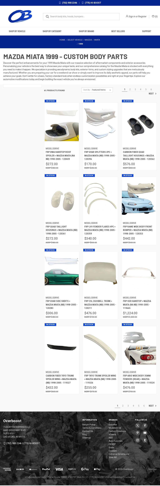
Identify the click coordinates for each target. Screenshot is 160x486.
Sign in (132, 16)
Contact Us (87, 431)
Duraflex (113, 424)
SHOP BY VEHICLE (17, 31)
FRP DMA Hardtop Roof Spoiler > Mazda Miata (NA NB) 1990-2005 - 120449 (60, 155)
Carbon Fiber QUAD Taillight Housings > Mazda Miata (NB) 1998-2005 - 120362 (139, 155)
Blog (84, 434)
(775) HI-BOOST (92, 3)
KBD (111, 437)
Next (151, 93)
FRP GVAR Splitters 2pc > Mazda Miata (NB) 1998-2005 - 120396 (100, 155)
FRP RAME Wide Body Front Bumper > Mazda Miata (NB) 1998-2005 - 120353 (138, 230)
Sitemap (86, 437)
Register (142, 16)
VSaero (112, 434)
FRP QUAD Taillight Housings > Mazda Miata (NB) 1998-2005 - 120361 (62, 230)
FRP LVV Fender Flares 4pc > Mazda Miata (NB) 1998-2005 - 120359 (100, 230)
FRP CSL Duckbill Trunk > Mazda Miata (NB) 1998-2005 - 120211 (100, 305)
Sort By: (86, 90)
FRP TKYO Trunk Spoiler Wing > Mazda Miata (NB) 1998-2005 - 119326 (100, 379)
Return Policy (88, 424)
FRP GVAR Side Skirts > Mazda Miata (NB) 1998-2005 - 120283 (61, 305)
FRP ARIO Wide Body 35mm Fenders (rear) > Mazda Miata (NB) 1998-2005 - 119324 (139, 379)
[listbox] (102, 90)
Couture (113, 451)
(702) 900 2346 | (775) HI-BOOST (23, 443)
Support (146, 31)
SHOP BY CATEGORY (52, 31)
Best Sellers (118, 31)
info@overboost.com (35, 477)
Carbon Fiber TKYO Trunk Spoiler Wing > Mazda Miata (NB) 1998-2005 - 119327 (61, 379)
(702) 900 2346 (69, 3)
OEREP (112, 444)
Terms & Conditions (92, 428)
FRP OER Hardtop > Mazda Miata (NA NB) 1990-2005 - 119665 (137, 305)
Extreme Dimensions (119, 454)
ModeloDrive (115, 428)
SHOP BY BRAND (86, 31)
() (156, 16)
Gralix (111, 447)
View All (113, 457)
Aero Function (115, 441)
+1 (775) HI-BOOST (95, 477)
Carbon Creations (117, 431)
